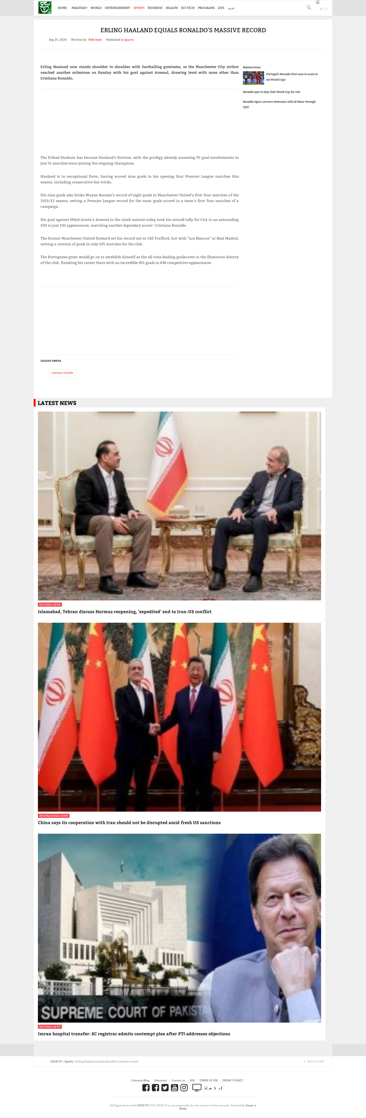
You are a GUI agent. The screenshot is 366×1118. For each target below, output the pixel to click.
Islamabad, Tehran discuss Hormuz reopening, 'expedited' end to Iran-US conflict (125, 611)
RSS (192, 1080)
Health (172, 8)
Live (221, 8)
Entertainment (117, 8)
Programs (206, 8)
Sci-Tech (188, 8)
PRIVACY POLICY (233, 1080)
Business (155, 8)
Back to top (315, 1061)
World (96, 8)
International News (53, 815)
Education (160, 1080)
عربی (231, 8)
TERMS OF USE (209, 1080)
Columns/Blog (140, 1080)
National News (50, 604)
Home (62, 8)
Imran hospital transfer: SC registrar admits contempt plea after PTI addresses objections (134, 1033)
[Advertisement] (139, 119)
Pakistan (79, 8)
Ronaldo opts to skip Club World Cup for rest (271, 92)
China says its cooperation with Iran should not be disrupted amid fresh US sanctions (129, 822)
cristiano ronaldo (62, 372)
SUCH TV (143, 1105)
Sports (138, 8)
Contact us (178, 1080)
